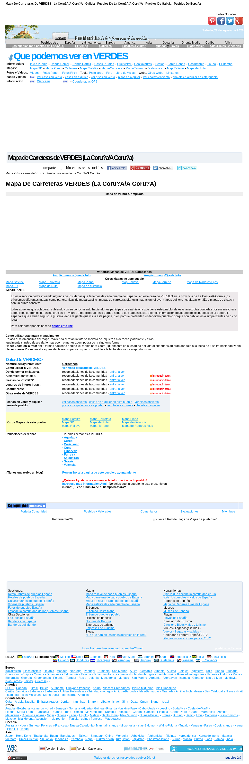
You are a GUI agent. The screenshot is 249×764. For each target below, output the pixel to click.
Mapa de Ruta (196, 68)
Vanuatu (196, 725)
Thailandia (41, 735)
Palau (208, 725)
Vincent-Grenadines (116, 688)
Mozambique (94, 712)
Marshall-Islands (107, 725)
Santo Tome (110, 715)
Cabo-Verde (147, 708)
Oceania (168, 42)
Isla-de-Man (214, 678)
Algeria (87, 708)
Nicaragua (103, 660)
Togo (68, 712)
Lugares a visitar (134, 46)
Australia (11, 725)
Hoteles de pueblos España (26, 597)
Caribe (209, 42)
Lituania (49, 671)
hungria (149, 674)
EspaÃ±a (28, 657)
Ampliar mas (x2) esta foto (162, 275)
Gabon (137, 712)
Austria (171, 671)
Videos (34, 73)
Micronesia (127, 725)
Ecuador (63, 660)
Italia (209, 671)
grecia (124, 674)
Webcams (43, 81)
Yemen (78, 712)
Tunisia (74, 718)
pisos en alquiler (129, 77)
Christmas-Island (158, 739)
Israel (116, 701)
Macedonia (108, 678)
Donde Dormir (81, 64)
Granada (168, 691)
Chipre (26, 674)
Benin (190, 715)
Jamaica (21, 691)
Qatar (9, 701)
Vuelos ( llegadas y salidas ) (182, 631)
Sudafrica (179, 708)
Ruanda (111, 708)
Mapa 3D (36, 68)
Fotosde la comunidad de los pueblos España (38, 611)
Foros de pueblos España (25, 607)
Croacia (39, 674)
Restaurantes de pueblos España (30, 594)
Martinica (13, 695)
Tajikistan (138, 739)
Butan (54, 735)
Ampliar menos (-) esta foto (71, 275)
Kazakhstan (13, 671)
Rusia (82, 678)
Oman (144, 701)
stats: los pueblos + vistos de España (187, 597)
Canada (21, 688)
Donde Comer (60, 64)
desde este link (62, 326)
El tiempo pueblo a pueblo (103, 614)
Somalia (74, 708)
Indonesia (61, 739)
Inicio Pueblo (38, 64)
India (229, 739)
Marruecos (208, 712)
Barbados (50, 691)
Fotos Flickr (70, 73)
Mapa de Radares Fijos (202, 282)
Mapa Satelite (89, 68)
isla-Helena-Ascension (33, 718)
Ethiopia (162, 712)
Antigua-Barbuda (125, 691)
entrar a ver (117, 371)
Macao (187, 739)
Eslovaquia (71, 674)
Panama (188, 660)
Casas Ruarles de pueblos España (31, 601)
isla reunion (58, 718)
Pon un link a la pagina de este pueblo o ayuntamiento (99, 472)
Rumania (104, 671)
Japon (9, 735)
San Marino (119, 671)
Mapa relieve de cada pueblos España (111, 594)
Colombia (95, 657)
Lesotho (165, 708)
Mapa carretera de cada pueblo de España (114, 597)
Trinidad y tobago (100, 691)
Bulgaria (232, 671)
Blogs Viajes (196, 46)
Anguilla (83, 695)
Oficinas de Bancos (98, 621)
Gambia (149, 712)
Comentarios (149, 511)
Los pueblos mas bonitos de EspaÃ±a (38, 46)
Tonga (24, 729)
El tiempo (81, 46)
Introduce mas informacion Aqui (84, 483)
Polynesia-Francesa (54, 725)
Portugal (89, 671)
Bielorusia (12, 678)
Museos (161, 46)
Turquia (71, 678)
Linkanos (172, 73)
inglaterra (197, 671)
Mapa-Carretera (112, 68)
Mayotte (10, 718)
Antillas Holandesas (73, 691)
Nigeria (61, 715)
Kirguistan (123, 739)
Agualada (70, 437)
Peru (112, 657)
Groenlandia (42, 678)
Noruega (75, 671)
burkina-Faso (128, 708)
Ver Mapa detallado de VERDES (84, 368)
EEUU (9, 688)
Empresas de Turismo (100, 628)
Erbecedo (70, 451)
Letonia (94, 678)
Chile (79, 657)
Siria (125, 701)
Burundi (178, 715)
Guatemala (167, 660)
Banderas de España (22, 621)
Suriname (57, 688)
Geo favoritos (143, 64)
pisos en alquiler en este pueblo (83, 405)
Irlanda (219, 671)
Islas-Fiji (12, 729)
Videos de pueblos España (26, 604)
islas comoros (229, 715)
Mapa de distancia (90, 286)
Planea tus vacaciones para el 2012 (187, 638)
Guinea (99, 708)
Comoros (211, 715)
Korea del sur (187, 735)
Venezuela (129, 657)
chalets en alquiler (148, 405)
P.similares (96, 73)
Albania (159, 671)
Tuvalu (183, 725)
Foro (109, 73)
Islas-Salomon (146, 725)
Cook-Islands (223, 725)
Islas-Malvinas (31, 695)
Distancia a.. (156, 68)
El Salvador (209, 660)
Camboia (77, 739)
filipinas (171, 735)
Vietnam (10, 739)
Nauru (238, 725)
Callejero (105, 46)
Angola (10, 708)
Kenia (73, 715)
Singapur (97, 735)
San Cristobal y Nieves (220, 691)
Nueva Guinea (29, 725)
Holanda (136, 674)
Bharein (93, 701)
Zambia (222, 712)
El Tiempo (225, 64)
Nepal (89, 739)
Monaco (62, 671)
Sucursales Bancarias (225, 46)
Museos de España (176, 611)
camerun (38, 708)
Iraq (82, 701)
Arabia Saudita (25, 701)
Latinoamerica (91, 42)
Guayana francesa (78, 688)
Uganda (57, 712)
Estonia (86, 674)
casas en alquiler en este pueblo (110, 402)
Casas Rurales (104, 64)
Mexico (65, 657)
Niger (50, 715)
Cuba (164, 657)
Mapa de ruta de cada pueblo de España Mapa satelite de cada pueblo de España (113, 602)
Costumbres (196, 64)
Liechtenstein (32, 671)
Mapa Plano (53, 68)
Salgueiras (71, 458)
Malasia (227, 735)
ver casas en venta (49, 77)
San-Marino (139, 678)
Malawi (94, 715)
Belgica (183, 671)
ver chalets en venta (156, 77)
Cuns (67, 447)
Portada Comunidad (33, 511)
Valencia (70, 464)
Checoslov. (12, 674)
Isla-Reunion (128, 715)
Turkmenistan (105, 739)
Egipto (83, 715)
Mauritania (12, 715)
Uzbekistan (138, 735)
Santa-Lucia (51, 695)
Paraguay (123, 660)
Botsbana (23, 708)
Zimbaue (124, 712)
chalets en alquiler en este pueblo (195, 77)
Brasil (34, 688)
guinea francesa (91, 718)
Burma (176, 739)
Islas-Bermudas (149, 691)
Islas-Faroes (13, 681)
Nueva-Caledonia (82, 725)
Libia (199, 715)
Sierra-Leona (26, 712)
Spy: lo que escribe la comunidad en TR (189, 594)
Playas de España (175, 618)
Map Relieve (175, 68)
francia (112, 674)
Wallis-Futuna (168, 725)
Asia (149, 42)
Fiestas (159, 64)
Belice (44, 688)
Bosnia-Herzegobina (191, 674)
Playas (174, 46)
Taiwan (83, 735)
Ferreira (69, 454)
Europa (110, 42)
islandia (184, 678)
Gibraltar (198, 678)
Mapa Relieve (71, 426)
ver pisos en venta (103, 77)
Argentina (148, 657)
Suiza (133, 671)
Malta (236, 674)
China (109, 735)
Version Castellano (89, 748)
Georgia (26, 678)
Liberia (10, 712)
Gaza (134, 701)
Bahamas (35, 691)
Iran (75, 701)
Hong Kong (23, 735)
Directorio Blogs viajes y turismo (184, 624)
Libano (105, 701)
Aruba (97, 688)
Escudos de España (21, 618)
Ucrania (212, 674)
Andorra (225, 674)
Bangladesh (68, 735)
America (129, 42)
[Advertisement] (124, 118)
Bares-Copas (176, 64)
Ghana (193, 712)
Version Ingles (55, 748)
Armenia (154, 678)
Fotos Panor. (51, 73)
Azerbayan (170, 678)
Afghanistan (155, 735)
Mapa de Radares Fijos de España (186, 604)
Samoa (219, 739)
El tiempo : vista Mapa (100, 611)
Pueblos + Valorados (97, 511)
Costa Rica (218, 657)
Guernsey (41, 681)
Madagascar (113, 718)
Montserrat (69, 695)
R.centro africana (33, 715)
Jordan (65, 701)
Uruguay (145, 660)
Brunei (155, 701)
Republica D (182, 657)
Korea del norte (209, 735)
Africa (228, 42)
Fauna (211, 64)
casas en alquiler (76, 77)
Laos (208, 739)
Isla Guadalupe (166, 688)
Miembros (228, 511)
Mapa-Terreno (135, 68)
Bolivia (200, 657)
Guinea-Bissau (149, 715)
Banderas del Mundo (22, 624)
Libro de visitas (125, 73)
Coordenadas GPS (85, 81)
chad (49, 708)
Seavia (68, 461)
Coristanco (70, 364)
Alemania (146, 671)
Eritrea (166, 715)
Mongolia (122, 735)
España (70, 42)
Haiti (240, 691)
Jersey (28, 681)
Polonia (58, 678)
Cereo (68, 441)
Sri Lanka (46, 739)
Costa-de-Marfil (198, 708)
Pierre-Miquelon (142, 688)
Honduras (82, 660)
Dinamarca (54, 674)
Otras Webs (155, 73)
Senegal (61, 708)
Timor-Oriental (28, 739)
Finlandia (99, 674)
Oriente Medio (191, 42)
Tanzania (43, 712)
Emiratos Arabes (48, 701)
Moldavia (230, 678)
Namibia (110, 712)
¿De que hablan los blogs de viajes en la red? (116, 635)
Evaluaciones (189, 511)
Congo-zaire (178, 712)
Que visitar (124, 64)
